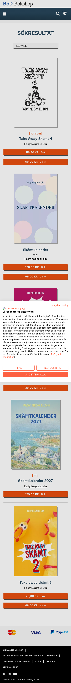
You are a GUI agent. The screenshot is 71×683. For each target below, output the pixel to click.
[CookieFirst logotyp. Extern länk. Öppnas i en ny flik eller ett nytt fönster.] (14, 308)
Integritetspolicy (59, 305)
